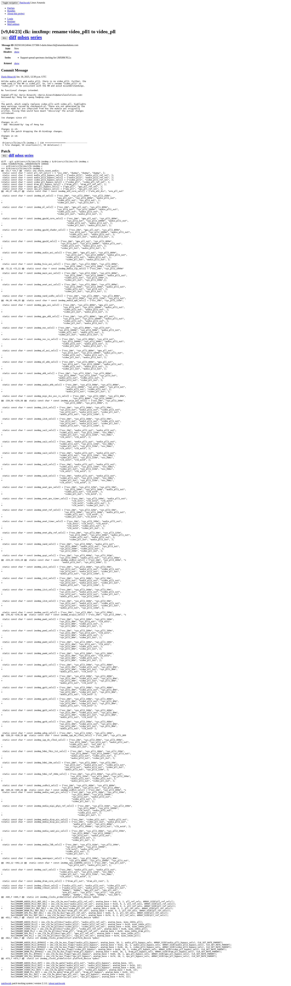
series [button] (36, 37)
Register (11, 21)
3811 (4, 38)
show (16, 52)
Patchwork (25, 2)
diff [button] (12, 37)
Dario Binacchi (8, 76)
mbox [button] (23, 37)
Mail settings (13, 24)
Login (10, 18)
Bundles (11, 11)
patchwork (6, 983)
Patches (11, 8)
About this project (15, 13)
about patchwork (57, 983)
